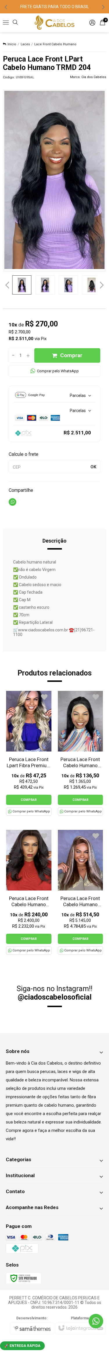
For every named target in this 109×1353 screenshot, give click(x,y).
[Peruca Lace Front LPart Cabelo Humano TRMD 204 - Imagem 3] (68, 285)
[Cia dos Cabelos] (54, 22)
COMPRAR (29, 800)
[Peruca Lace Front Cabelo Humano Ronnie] (80, 753)
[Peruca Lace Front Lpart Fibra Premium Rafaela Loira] (29, 753)
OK (93, 466)
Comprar (71, 355)
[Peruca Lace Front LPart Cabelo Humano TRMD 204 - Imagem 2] (45, 285)
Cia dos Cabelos (93, 77)
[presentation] (6, 6)
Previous (7, 285)
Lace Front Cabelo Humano (55, 44)
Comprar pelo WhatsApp (58, 371)
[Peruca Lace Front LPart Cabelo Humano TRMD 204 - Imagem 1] (21, 285)
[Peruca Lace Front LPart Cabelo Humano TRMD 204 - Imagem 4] (91, 285)
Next (102, 283)
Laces (25, 44)
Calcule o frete (23, 454)
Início (12, 44)
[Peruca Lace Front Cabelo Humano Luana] (29, 892)
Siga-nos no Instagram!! (54, 993)
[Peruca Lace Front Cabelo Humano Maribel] (80, 892)
